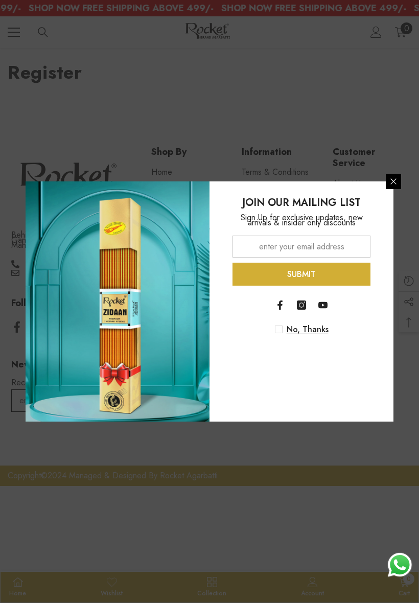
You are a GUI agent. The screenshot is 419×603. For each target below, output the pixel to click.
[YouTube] (323, 305)
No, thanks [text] (308, 329)
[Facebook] (280, 305)
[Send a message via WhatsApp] (400, 565)
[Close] (393, 181)
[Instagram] (301, 305)
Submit (301, 274)
